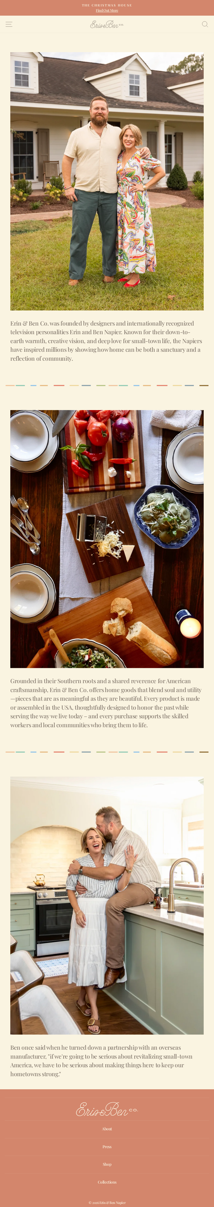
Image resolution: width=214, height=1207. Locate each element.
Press (107, 1146)
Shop (107, 1164)
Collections (107, 1182)
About (107, 1128)
